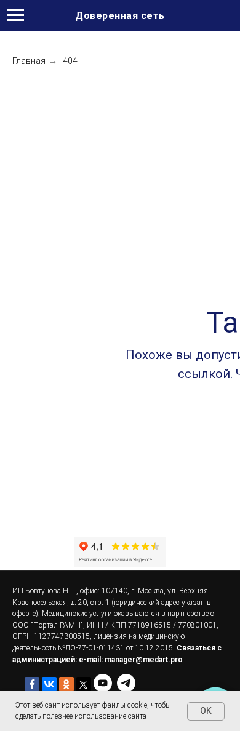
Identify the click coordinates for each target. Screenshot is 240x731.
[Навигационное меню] (15, 15)
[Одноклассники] (66, 684)
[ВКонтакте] (49, 684)
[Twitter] (83, 684)
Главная (29, 61)
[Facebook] (32, 684)
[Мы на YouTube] (103, 683)
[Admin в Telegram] (126, 683)
